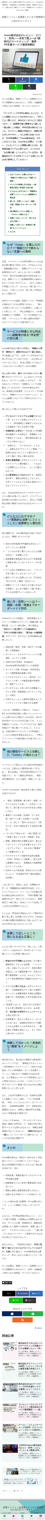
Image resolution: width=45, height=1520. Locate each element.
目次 (19, 169)
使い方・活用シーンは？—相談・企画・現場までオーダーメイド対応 (23, 204)
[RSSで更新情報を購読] (22, 1319)
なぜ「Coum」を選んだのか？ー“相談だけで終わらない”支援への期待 (23, 177)
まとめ (12, 232)
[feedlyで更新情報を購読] (33, 1313)
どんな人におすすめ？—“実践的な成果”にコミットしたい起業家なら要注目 (23, 194)
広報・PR (8, 1282)
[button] (29, 87)
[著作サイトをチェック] (12, 1313)
